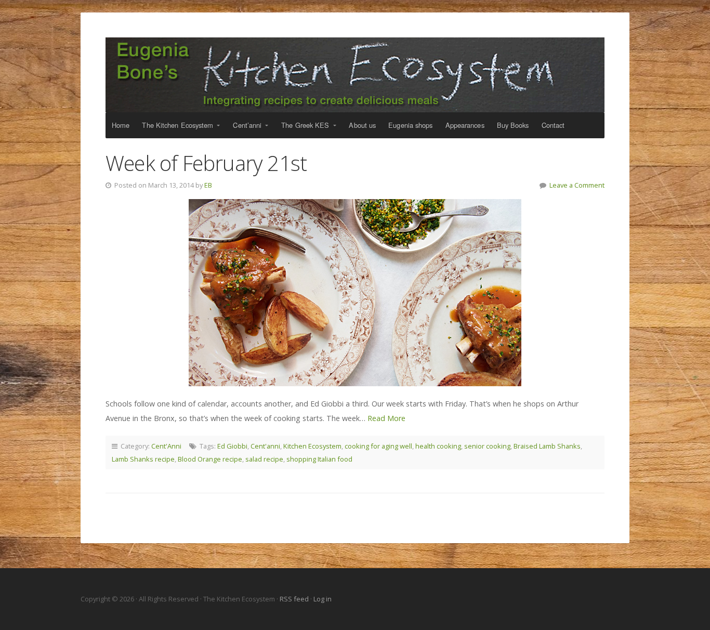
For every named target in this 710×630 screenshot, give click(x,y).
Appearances (464, 125)
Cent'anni (265, 446)
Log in (322, 598)
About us (362, 125)
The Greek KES (305, 125)
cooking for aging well (378, 446)
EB (208, 185)
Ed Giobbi (232, 446)
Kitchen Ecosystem (312, 446)
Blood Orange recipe (210, 459)
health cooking (438, 446)
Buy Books (513, 125)
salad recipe (264, 459)
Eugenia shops (410, 125)
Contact (553, 125)
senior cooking (487, 446)
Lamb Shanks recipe (143, 459)
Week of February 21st (206, 163)
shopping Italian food (319, 459)
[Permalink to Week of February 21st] (355, 292)
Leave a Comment (576, 185)
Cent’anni (247, 125)
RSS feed (295, 598)
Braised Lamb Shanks (547, 446)
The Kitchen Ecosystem (355, 74)
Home (120, 125)
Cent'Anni (166, 446)
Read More (386, 418)
